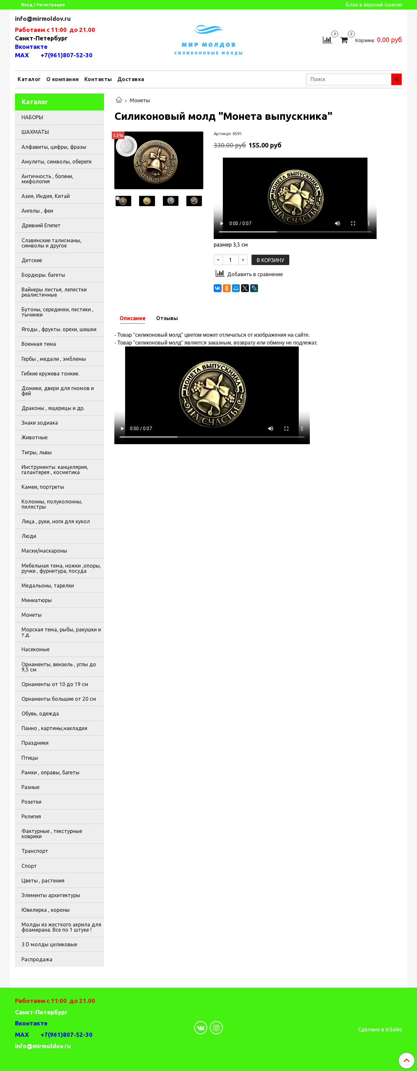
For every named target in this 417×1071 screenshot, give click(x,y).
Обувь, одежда (40, 713)
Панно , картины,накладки (54, 728)
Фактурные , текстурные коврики (52, 833)
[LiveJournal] (254, 288)
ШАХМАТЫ (35, 132)
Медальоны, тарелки (48, 585)
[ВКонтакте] (218, 288)
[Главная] (119, 100)
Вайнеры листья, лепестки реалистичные (54, 292)
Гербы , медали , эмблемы (54, 359)
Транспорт (35, 851)
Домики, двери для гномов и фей (58, 390)
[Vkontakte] (200, 1027)
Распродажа (37, 959)
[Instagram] (216, 1027)
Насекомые (36, 649)
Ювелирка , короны (46, 910)
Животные (35, 437)
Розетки (31, 802)
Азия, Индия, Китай (46, 196)
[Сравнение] (327, 39)
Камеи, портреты (43, 487)
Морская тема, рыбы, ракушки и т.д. (61, 632)
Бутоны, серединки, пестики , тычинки (57, 311)
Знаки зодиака (40, 423)
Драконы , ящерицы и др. (53, 408)
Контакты (98, 79)
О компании (62, 79)
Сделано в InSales (380, 1029)
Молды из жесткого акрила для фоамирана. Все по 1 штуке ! (61, 927)
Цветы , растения (43, 880)
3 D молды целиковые (49, 944)
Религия (31, 816)
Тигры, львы (37, 452)
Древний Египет (41, 225)
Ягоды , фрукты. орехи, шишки (59, 329)
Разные (30, 787)
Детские (32, 260)
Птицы (30, 758)
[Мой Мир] (236, 288)
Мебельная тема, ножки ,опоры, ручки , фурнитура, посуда (61, 568)
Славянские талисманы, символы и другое (51, 242)
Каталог (29, 79)
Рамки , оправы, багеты (50, 772)
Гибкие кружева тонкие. (50, 373)
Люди (29, 536)
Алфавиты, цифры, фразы (54, 147)
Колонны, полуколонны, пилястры (52, 504)
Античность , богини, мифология (47, 178)
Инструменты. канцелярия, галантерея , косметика (55, 469)
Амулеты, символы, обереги (57, 161)
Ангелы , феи (37, 211)
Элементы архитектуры (51, 895)
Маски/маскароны (44, 551)
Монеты (140, 100)
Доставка (130, 79)
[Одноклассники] (227, 288)
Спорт (29, 866)
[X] (245, 288)
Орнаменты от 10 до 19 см (55, 684)
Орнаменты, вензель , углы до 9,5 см (59, 666)
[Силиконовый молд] (158, 160)
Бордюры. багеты (43, 275)
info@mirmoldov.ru (43, 18)
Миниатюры (37, 600)
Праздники (35, 743)
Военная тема (39, 344)
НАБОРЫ (32, 117)
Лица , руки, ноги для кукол (56, 521)
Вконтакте (31, 46)
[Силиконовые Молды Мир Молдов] (208, 39)
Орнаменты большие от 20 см (59, 699)
